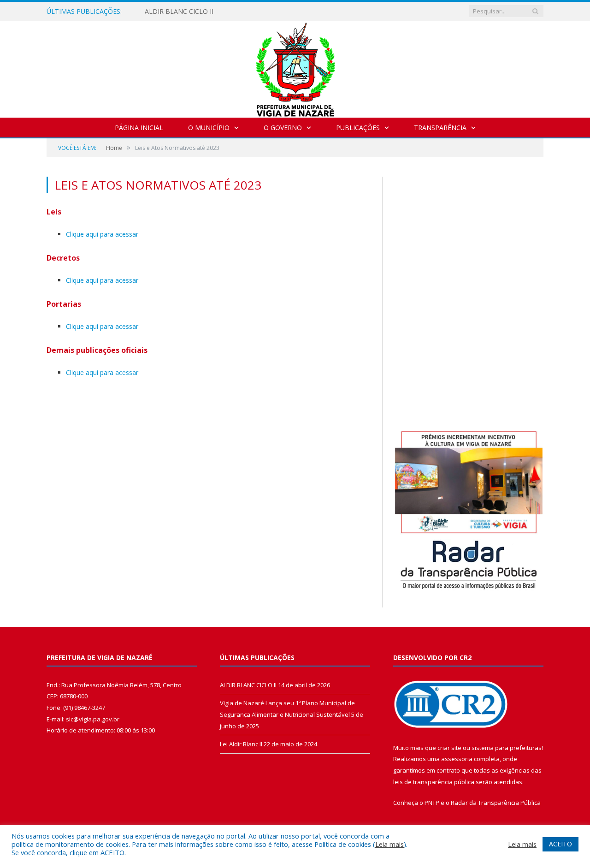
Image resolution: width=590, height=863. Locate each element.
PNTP (432, 802)
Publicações (358, 127)
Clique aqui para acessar (102, 234)
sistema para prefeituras (507, 748)
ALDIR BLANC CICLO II (179, 11)
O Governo (283, 127)
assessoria (456, 759)
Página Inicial (139, 127)
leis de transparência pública (433, 782)
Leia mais (389, 844)
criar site (449, 748)
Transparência (440, 127)
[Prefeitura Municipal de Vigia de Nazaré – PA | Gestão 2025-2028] (295, 67)
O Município (209, 127)
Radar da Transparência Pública (496, 802)
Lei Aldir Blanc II (241, 744)
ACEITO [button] (560, 843)
